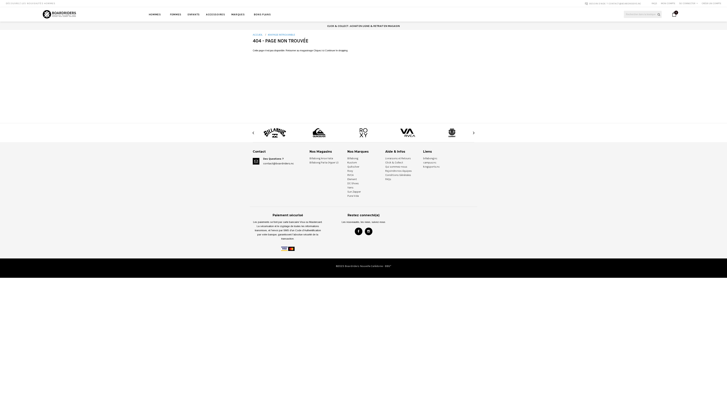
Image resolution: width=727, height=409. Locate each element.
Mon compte (668, 3)
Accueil (258, 35)
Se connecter (687, 3)
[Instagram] (368, 231)
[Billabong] (275, 132)
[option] (131, 3)
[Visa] (284, 248)
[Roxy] (363, 132)
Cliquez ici (319, 50)
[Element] (452, 132)
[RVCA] (407, 132)
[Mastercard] (291, 248)
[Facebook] (358, 231)
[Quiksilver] (319, 132)
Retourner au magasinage (299, 50)
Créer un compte (711, 3)
